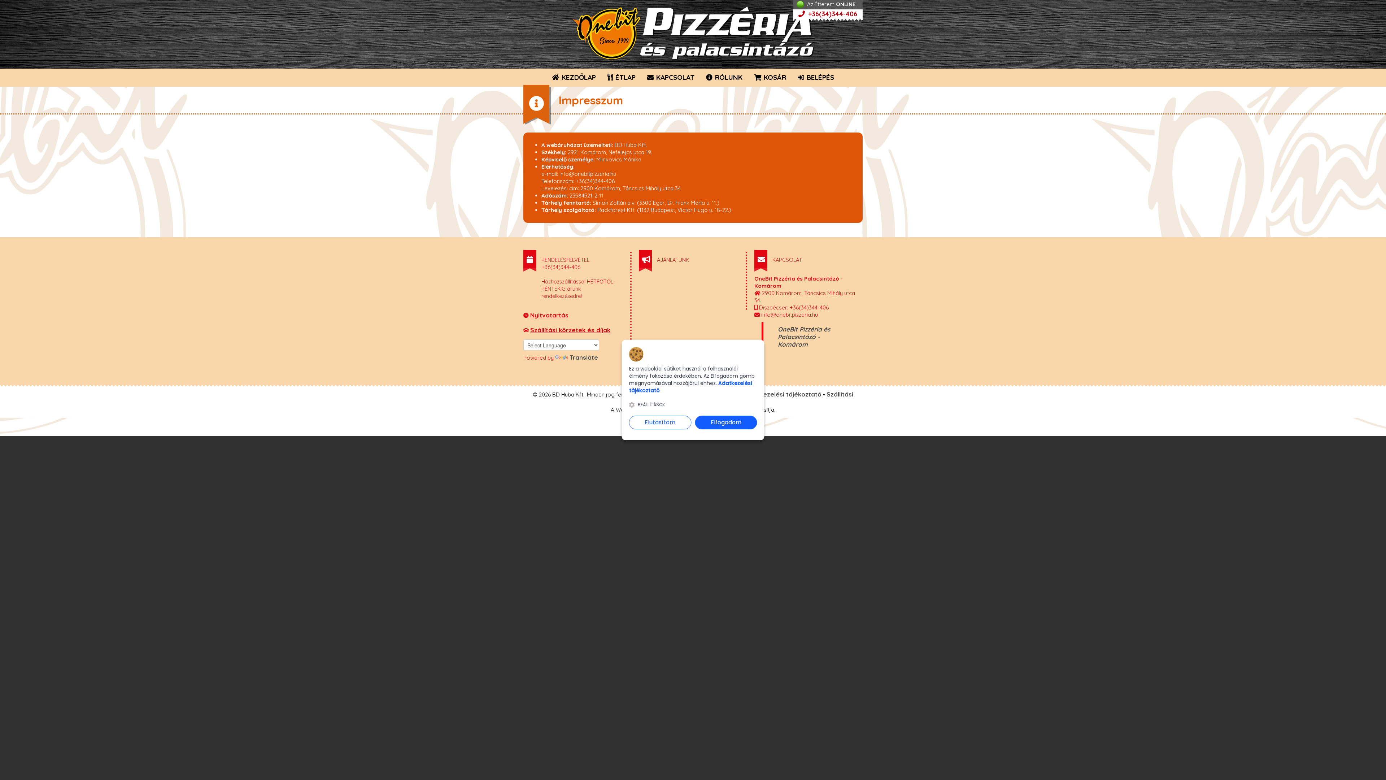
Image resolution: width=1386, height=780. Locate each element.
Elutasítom (660, 422)
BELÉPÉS (819, 77)
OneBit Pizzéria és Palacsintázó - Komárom (804, 336)
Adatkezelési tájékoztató (783, 394)
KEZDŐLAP (578, 77)
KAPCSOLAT (674, 77)
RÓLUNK (727, 77)
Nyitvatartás (549, 315)
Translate (584, 357)
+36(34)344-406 (831, 14)
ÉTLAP (625, 77)
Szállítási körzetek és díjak (570, 330)
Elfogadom (726, 422)
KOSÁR (774, 77)
